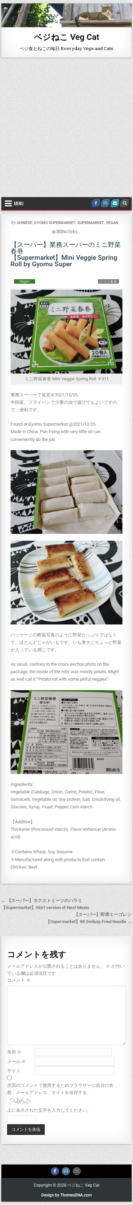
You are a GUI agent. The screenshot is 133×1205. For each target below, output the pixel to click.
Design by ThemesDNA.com (66, 1195)
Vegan (112, 223)
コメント (18, 980)
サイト (13, 1070)
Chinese (24, 223)
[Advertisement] (66, 127)
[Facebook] (96, 203)
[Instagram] (105, 203)
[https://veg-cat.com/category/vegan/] (24, 281)
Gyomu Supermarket (54, 223)
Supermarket (90, 223)
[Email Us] (115, 203)
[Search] (124, 203)
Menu (19, 203)
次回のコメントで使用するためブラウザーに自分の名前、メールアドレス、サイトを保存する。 (60, 1089)
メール (16, 1061)
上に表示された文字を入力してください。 (49, 1110)
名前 (14, 1052)
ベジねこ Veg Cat (66, 37)
